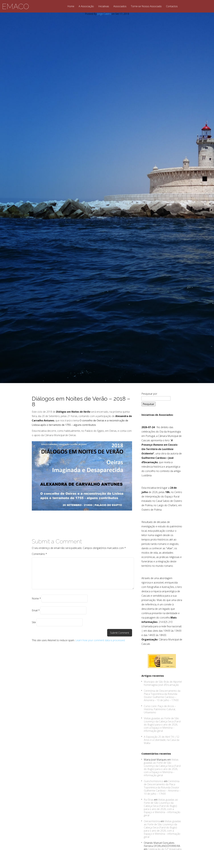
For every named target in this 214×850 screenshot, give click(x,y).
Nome (36, 598)
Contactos (172, 6)
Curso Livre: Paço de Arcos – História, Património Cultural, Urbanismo (160, 709)
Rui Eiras (148, 799)
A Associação (86, 6)
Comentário (39, 554)
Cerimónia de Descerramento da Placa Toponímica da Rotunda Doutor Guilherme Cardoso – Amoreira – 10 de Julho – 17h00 (162, 695)
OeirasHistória (152, 821)
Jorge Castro (104, 13)
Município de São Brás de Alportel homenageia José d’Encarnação (163, 683)
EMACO (15, 6)
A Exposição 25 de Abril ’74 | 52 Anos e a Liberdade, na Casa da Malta (161, 740)
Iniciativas (103, 6)
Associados (119, 6)
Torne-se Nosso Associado (146, 6)
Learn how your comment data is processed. (100, 640)
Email (36, 610)
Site (34, 622)
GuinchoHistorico (153, 781)
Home (70, 6)
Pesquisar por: (149, 393)
